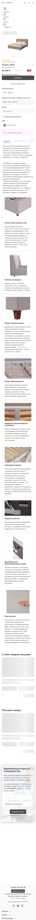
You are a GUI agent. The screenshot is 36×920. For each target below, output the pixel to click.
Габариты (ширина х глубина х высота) (16, 98)
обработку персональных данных (18, 818)
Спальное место (8, 88)
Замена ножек (22, 347)
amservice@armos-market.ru (18, 902)
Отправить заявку (18, 812)
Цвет (3, 121)
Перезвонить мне (18, 891)
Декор (4, 107)
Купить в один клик (18, 84)
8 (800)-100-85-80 (18, 887)
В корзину (18, 78)
